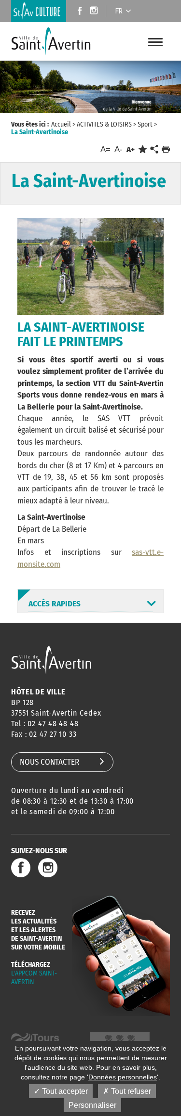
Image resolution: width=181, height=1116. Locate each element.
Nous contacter (49, 762)
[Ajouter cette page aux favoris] (143, 149)
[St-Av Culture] (38, 11)
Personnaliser (92, 1105)
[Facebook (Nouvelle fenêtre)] (77, 12)
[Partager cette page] (154, 149)
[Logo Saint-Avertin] (51, 41)
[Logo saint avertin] (51, 660)
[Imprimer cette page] (166, 149)
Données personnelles (122, 1077)
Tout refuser (130, 1091)
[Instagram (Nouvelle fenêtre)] (95, 12)
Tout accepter (64, 1091)
